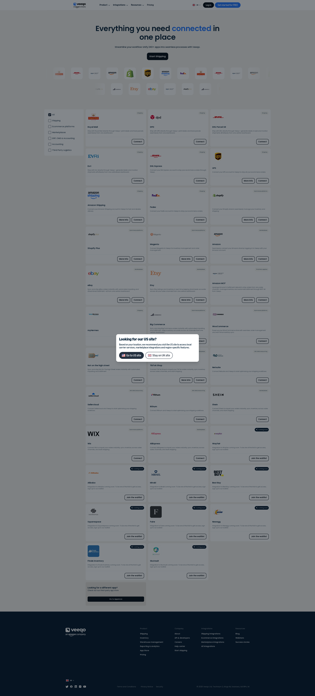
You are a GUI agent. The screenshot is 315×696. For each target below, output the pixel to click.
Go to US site (133, 355)
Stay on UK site (161, 355)
